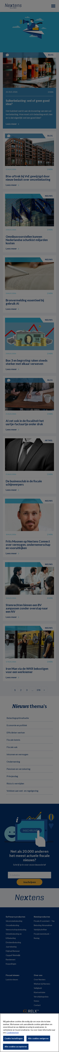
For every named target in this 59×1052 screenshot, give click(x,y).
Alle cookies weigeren (38, 1038)
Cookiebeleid (12, 1032)
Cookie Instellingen (14, 1038)
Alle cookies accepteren (16, 1046)
